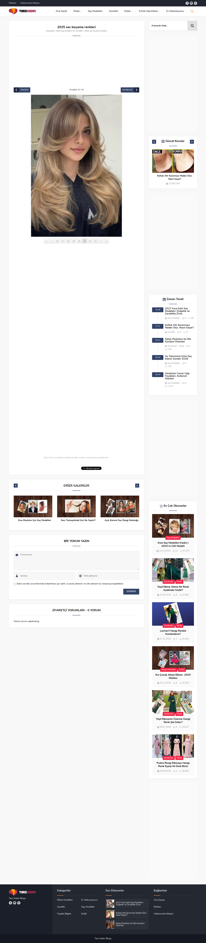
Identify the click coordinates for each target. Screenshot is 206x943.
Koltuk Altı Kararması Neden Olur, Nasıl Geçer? (174, 177)
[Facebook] (187, 3)
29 (74, 241)
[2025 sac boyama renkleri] (76, 165)
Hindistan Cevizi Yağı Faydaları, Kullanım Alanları (177, 376)
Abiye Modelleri (168, 670)
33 (96, 241)
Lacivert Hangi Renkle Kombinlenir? (173, 632)
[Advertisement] (76, 63)
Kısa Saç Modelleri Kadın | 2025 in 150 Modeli (173, 544)
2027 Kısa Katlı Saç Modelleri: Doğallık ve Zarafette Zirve (177, 311)
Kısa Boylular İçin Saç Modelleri (34, 520)
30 (79, 241)
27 (63, 241)
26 (57, 241)
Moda (181, 346)
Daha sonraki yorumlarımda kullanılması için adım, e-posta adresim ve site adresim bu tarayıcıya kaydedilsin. (70, 584)
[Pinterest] (195, 3)
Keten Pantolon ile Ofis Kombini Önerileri (178, 340)
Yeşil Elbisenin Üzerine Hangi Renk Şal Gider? (173, 721)
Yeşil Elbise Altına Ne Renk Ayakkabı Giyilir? (173, 588)
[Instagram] (191, 3)
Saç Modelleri (174, 318)
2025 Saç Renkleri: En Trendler (69, 31)
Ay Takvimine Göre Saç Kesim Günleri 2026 (178, 357)
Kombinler (172, 346)
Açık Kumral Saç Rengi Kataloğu (121, 520)
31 (85, 241)
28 (68, 241)
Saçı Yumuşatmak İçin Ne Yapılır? (78, 520)
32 (90, 241)
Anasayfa (50, 31)
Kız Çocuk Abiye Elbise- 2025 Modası (173, 676)
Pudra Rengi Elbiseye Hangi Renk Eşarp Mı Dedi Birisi (173, 765)
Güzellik (171, 332)
